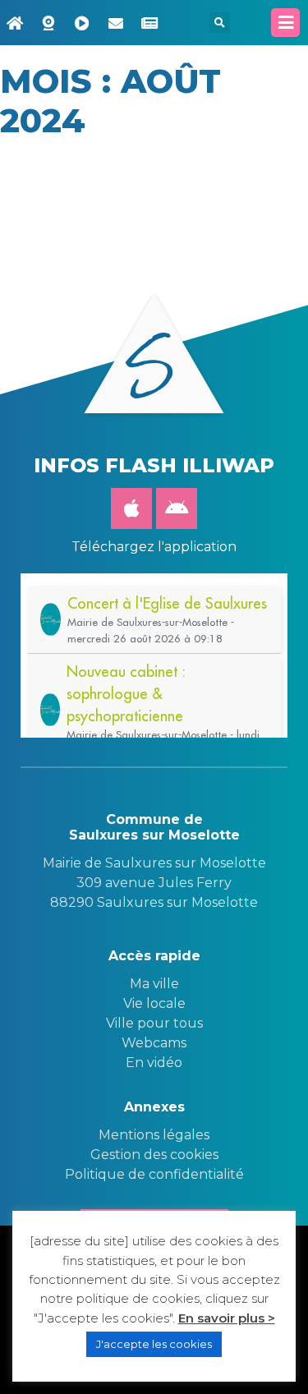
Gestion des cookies (154, 1154)
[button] (219, 22)
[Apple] (131, 508)
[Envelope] (116, 23)
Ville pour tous (154, 1023)
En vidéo (154, 1062)
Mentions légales (154, 1135)
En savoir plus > (226, 1318)
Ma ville (154, 983)
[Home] (15, 23)
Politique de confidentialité (154, 1174)
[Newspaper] (149, 23)
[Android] (176, 508)
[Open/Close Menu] (285, 22)
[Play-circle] (82, 23)
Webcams (154, 1043)
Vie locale (154, 1003)
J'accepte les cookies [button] (154, 1343)
